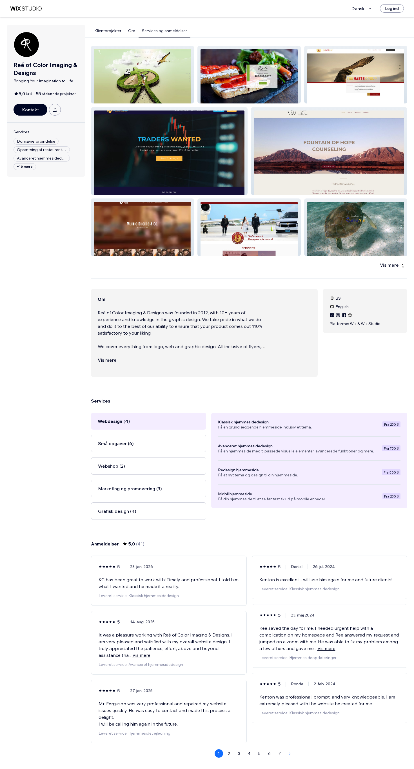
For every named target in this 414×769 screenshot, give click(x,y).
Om (131, 30)
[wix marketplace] (26, 8)
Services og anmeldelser (164, 30)
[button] (142, 74)
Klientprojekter (107, 30)
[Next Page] (290, 753)
